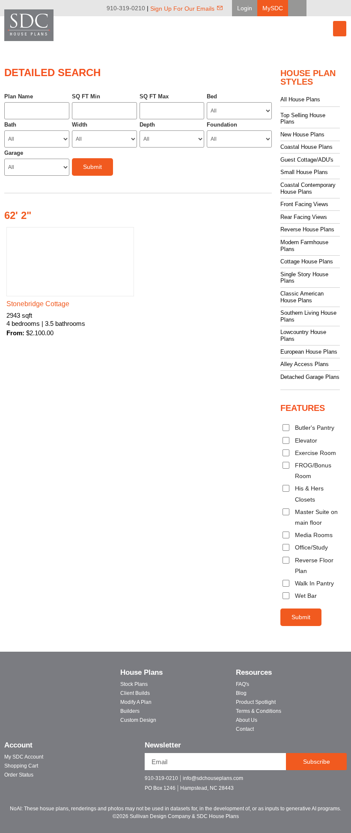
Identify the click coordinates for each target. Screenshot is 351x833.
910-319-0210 (126, 8)
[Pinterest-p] (326, 782)
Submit (301, 617)
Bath (10, 124)
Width (79, 124)
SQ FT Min (86, 96)
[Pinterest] (333, 8)
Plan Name (18, 96)
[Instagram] (345, 8)
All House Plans (300, 99)
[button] (244, 8)
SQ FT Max (154, 96)
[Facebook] (321, 8)
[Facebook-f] (296, 782)
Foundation (222, 124)
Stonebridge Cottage (37, 303)
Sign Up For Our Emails (182, 8)
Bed (212, 96)
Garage (13, 153)
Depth (147, 124)
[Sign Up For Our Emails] (219, 8)
